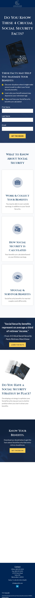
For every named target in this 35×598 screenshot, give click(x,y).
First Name (6, 107)
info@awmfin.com (17, 583)
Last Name (6, 116)
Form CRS (7, 592)
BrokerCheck (5, 597)
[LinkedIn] (17, 586)
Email (4, 125)
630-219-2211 (19, 569)
